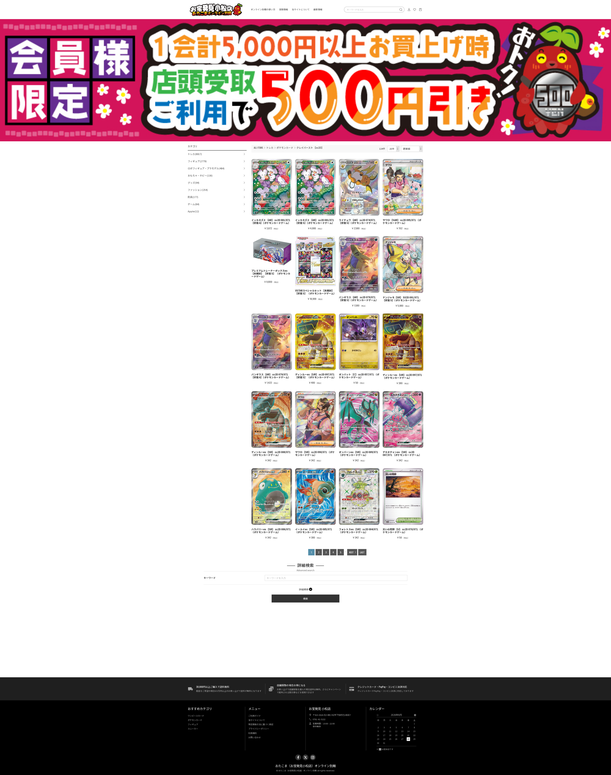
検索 (305, 598)
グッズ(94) (193, 182)
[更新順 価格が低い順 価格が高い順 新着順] (412, 149)
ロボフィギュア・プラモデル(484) (206, 168)
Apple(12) (193, 211)
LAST (362, 552)
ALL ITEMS (258, 147)
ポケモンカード (285, 147)
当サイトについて (301, 9)
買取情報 (283, 9)
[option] (396, 730)
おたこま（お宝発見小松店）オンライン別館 (305, 766)
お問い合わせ (254, 737)
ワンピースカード (196, 715)
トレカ (269, 147)
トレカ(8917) (195, 154)
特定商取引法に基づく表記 (260, 724)
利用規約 (252, 733)
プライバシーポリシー (258, 728)
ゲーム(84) (193, 204)
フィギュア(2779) (197, 161)
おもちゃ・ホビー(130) (200, 175)
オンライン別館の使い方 (263, 9)
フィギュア (193, 724)
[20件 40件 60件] (393, 149)
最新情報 (317, 9)
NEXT (351, 552)
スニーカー (193, 728)
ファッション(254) (198, 189)
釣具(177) (193, 197)
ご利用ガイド (254, 715)
